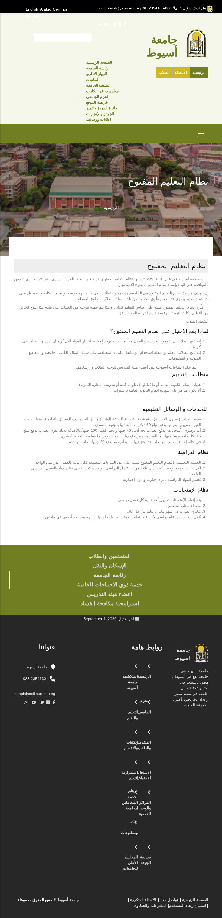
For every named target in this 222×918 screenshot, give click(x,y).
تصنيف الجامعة (98, 85)
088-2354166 (160, 8)
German (60, 9)
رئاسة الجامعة (97, 68)
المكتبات (92, 79)
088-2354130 (34, 678)
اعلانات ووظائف (98, 119)
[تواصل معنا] (111, 902)
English (32, 9)
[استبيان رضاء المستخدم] (95, 902)
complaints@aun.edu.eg (120, 8)
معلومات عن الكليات (102, 91)
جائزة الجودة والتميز (101, 108)
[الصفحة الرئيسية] (116, 902)
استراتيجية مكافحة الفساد (109, 603)
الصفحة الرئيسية (99, 62)
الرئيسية (198, 72)
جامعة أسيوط (37, 667)
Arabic (45, 9)
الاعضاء (181, 72)
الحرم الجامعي (97, 96)
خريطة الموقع (97, 102)
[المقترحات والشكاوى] (100, 902)
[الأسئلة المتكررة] (106, 902)
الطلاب (164, 72)
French (32, 17)
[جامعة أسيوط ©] (123, 902)
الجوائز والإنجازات (100, 114)
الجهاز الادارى (96, 74)
